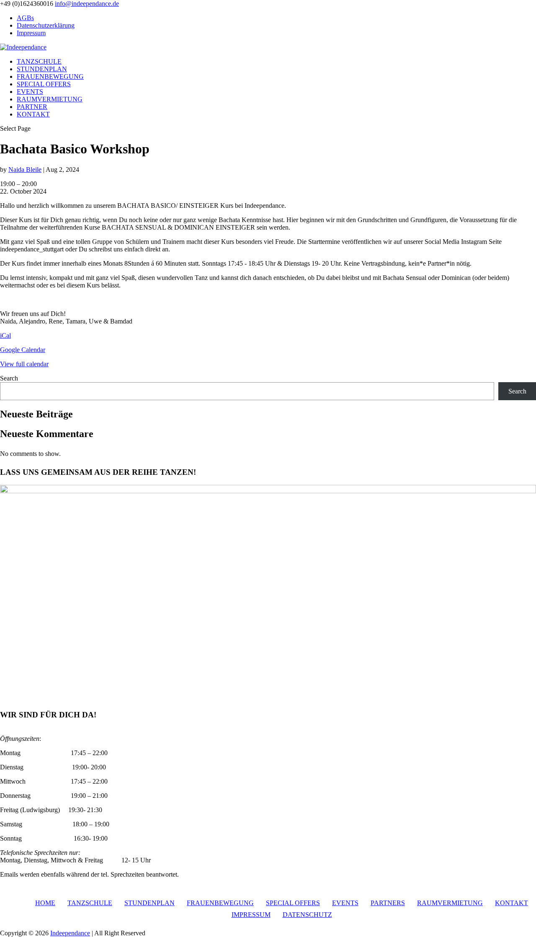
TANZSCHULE (39, 61)
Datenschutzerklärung (46, 25)
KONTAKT (33, 114)
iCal (5, 335)
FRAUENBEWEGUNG (50, 76)
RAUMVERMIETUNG (49, 99)
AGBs (25, 17)
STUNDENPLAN (42, 68)
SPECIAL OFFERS (44, 84)
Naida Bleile (24, 169)
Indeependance (70, 933)
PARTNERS (388, 902)
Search (9, 378)
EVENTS (30, 91)
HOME (45, 902)
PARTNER (32, 106)
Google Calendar (22, 349)
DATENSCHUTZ (307, 914)
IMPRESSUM (251, 914)
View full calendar (24, 364)
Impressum (31, 32)
